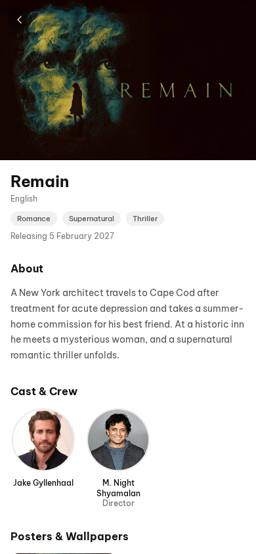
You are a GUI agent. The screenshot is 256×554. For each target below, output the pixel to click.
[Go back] (20, 20)
